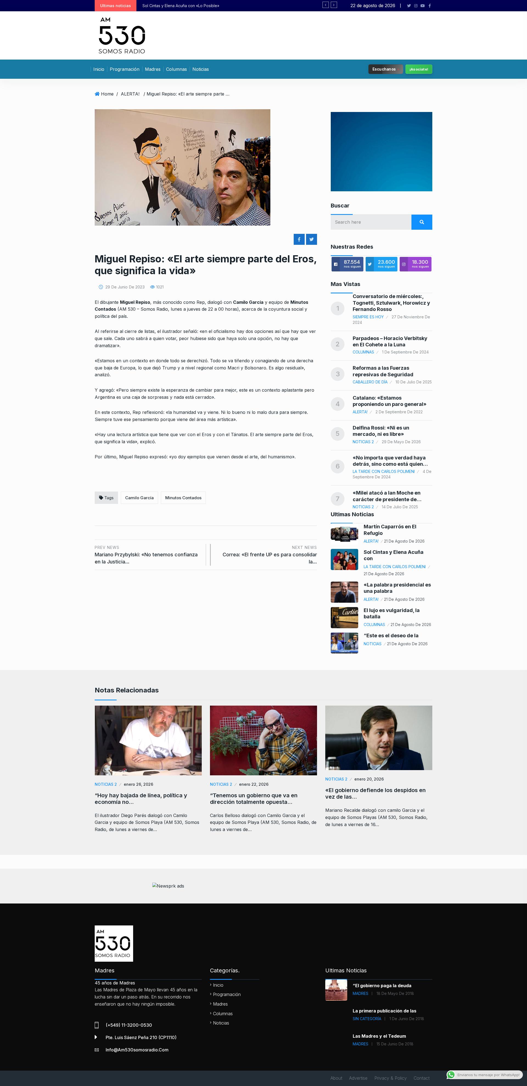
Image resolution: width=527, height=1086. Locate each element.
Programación (124, 69)
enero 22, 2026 (253, 784)
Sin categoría (367, 1018)
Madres (153, 69)
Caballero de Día (370, 382)
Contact (422, 1078)
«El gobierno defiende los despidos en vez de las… (375, 793)
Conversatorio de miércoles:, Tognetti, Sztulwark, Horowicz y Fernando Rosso (391, 302)
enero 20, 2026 (369, 779)
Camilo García (139, 497)
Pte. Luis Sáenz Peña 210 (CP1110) (141, 1037)
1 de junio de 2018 (406, 1018)
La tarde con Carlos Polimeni (384, 471)
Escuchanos (384, 69)
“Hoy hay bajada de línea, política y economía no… (141, 798)
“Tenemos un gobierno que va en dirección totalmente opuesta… (254, 798)
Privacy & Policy (390, 1078)
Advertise (358, 1078)
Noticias (200, 69)
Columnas (176, 69)
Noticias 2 (363, 441)
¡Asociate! (419, 69)
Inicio (98, 69)
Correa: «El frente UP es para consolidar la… (270, 555)
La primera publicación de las (384, 1011)
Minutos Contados (183, 497)
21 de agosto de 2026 (404, 541)
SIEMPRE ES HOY (368, 317)
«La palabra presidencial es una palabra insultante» (301, 5)
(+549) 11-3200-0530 (129, 1025)
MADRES (360, 993)
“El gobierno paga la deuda (382, 985)
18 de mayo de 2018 (395, 993)
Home (107, 94)
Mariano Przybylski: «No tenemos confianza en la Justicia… (146, 555)
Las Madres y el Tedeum (379, 1036)
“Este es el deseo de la (391, 635)
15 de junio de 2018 (395, 1044)
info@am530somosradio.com (137, 1050)
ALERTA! (130, 94)
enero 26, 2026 (138, 784)
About (336, 1078)
